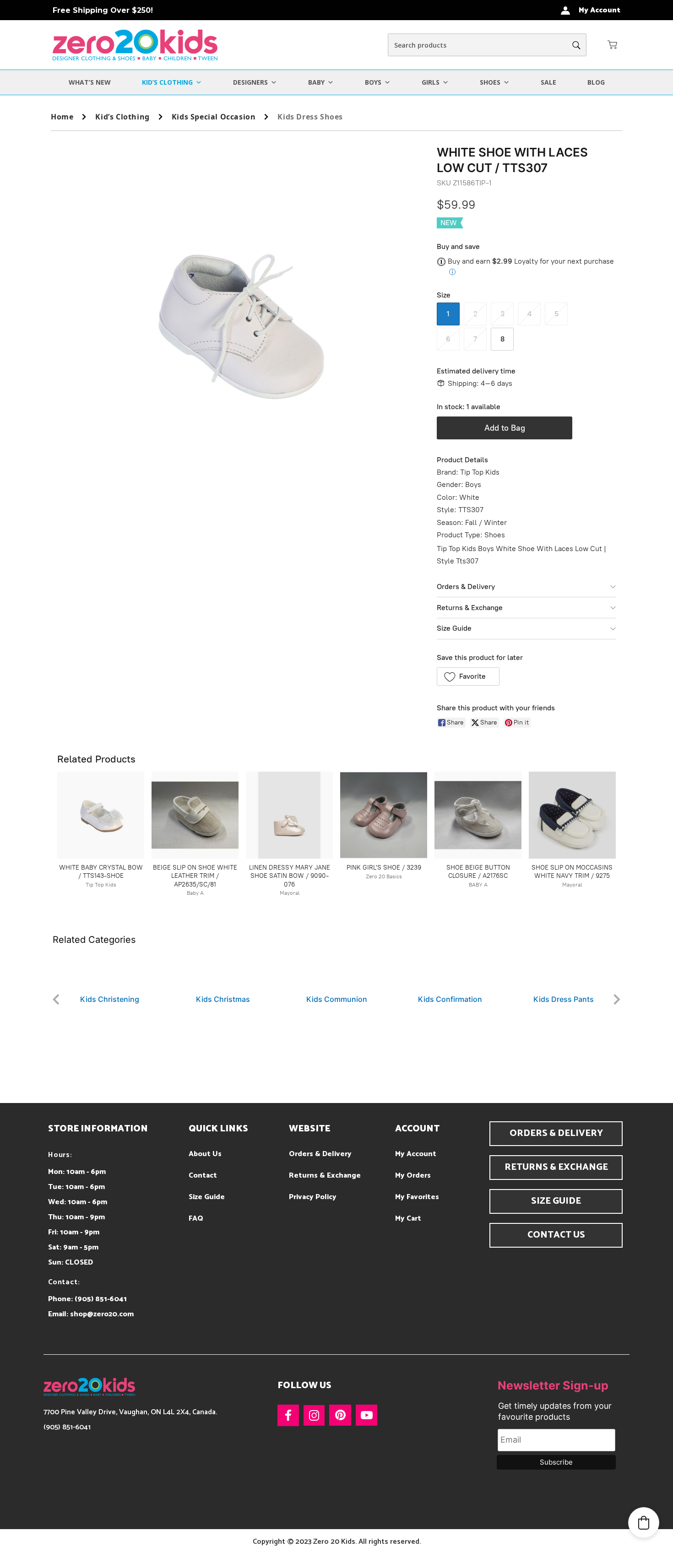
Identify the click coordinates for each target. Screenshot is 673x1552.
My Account (415, 1154)
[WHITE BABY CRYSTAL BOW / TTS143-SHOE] (100, 815)
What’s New (90, 82)
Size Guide (454, 628)
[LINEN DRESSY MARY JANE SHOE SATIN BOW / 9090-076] (289, 815)
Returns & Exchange (470, 607)
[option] (109, 975)
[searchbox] (487, 44)
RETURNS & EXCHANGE (556, 1167)
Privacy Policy (312, 1197)
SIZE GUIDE (556, 1201)
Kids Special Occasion (214, 117)
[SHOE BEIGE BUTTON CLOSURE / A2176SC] (477, 815)
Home (62, 117)
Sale (548, 82)
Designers (250, 82)
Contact (203, 1175)
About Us (205, 1154)
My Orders (413, 1175)
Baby (316, 82)
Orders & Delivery (466, 586)
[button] (612, 44)
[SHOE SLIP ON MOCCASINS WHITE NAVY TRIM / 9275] (572, 815)
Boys (373, 82)
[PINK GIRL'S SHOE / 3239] (383, 815)
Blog (596, 82)
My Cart (408, 1218)
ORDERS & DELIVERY (556, 1133)
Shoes (490, 82)
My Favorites (417, 1197)
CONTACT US (556, 1235)
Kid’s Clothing (167, 82)
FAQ (196, 1218)
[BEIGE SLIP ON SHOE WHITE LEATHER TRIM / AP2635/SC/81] (195, 815)
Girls (431, 82)
